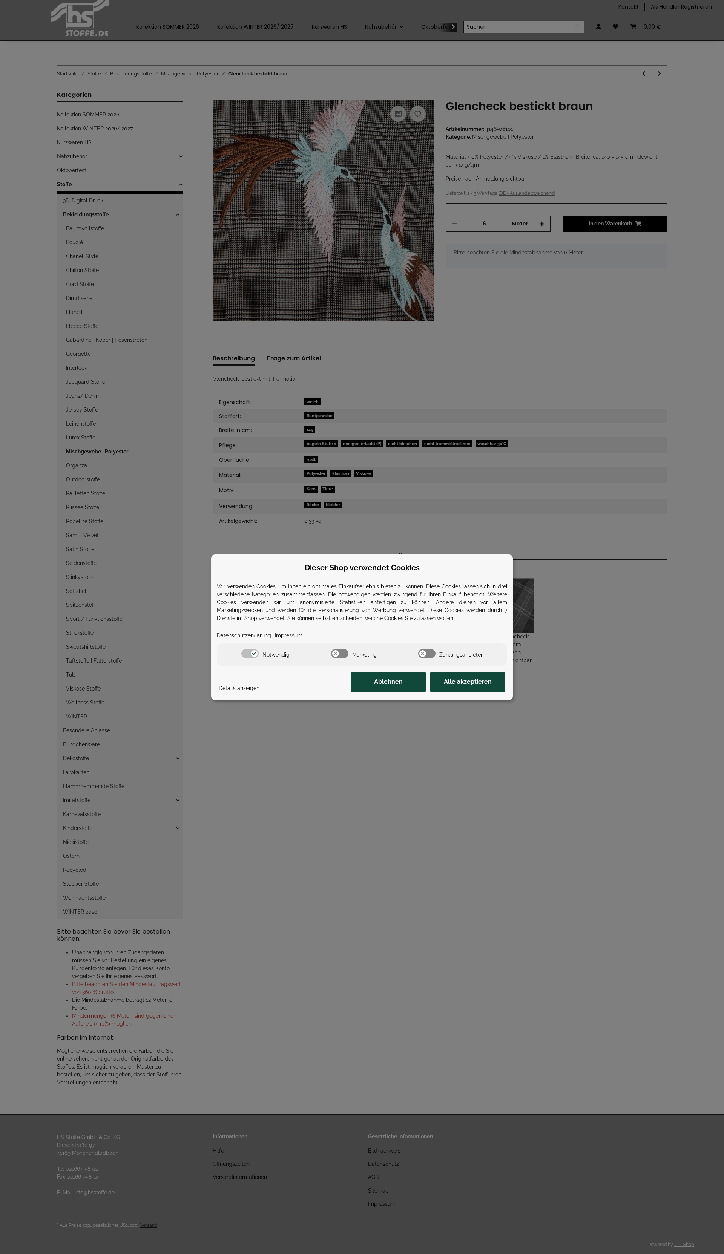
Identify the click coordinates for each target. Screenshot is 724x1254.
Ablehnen (388, 681)
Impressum (288, 635)
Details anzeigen (239, 688)
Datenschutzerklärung (244, 635)
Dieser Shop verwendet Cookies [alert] (362, 567)
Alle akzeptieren (468, 681)
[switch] (250, 653)
